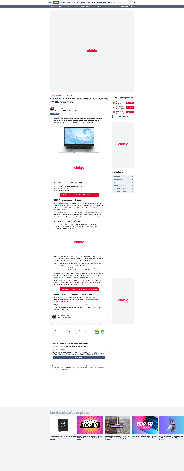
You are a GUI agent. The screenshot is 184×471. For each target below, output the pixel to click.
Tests (69, 2)
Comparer (111, 2)
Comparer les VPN (123, 116)
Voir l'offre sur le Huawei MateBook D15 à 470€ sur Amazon (79, 195)
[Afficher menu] (50, 2)
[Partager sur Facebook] (180, 459)
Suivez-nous (54, 113)
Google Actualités (72, 331)
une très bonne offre (64, 203)
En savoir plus (71, 369)
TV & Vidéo (96, 6)
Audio (103, 6)
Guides (76, 2)
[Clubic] (56, 3)
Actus (63, 2)
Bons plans (91, 2)
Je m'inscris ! (79, 357)
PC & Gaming (75, 6)
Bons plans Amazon (67, 95)
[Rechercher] (119, 3)
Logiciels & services (64, 6)
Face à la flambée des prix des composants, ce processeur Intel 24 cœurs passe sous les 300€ (63, 437)
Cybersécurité (52, 6)
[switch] (129, 2)
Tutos (83, 2)
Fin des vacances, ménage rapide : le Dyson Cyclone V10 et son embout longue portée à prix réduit (117, 437)
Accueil (52, 95)
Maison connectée (112, 6)
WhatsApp (84, 331)
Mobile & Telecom (85, 6)
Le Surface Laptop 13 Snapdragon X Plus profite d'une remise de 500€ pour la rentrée (171, 437)
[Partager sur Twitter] (180, 463)
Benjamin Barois (61, 107)
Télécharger (101, 2)
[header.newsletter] (124, 3)
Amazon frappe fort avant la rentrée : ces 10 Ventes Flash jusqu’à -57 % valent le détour (89, 437)
